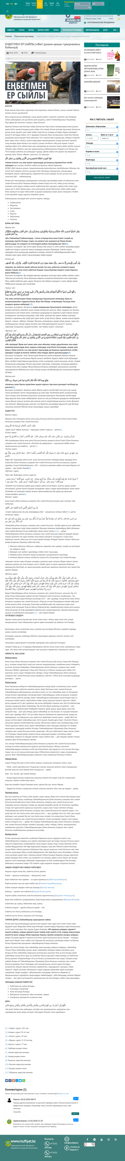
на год (66, 4)
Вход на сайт (64, 1093)
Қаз (7, 4)
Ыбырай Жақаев (71, 899)
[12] (35, 612)
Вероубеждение (92, 30)
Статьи (21, 30)
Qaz (16, 4)
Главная (8, 36)
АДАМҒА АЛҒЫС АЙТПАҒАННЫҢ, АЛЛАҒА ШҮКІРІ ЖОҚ (94, 69)
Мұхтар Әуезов (47, 887)
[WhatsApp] (23, 1080)
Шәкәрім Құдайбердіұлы (50, 883)
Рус (11, 4)
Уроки (56, 30)
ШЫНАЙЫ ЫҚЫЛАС (92, 81)
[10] (68, 512)
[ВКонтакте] (6, 1080)
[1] (6, 1028)
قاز (7, 11)
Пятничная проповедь (72, 30)
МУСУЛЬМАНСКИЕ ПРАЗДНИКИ (100, 22)
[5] (6, 1044)
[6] (61, 429)
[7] (36, 446)
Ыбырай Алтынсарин (41, 891)
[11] (57, 531)
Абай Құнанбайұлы (57, 879)
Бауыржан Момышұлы (64, 895)
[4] (6, 1040)
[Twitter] (20, 1080)
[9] (25, 494)
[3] (6, 1036)
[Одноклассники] (13, 1080)
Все (115, 30)
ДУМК (105, 30)
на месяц (67, 6)
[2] (6, 1032)
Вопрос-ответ (43, 30)
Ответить (75, 1114)
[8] (29, 468)
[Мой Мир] (16, 1080)
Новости (11, 30)
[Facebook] (10, 1080)
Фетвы (31, 30)
